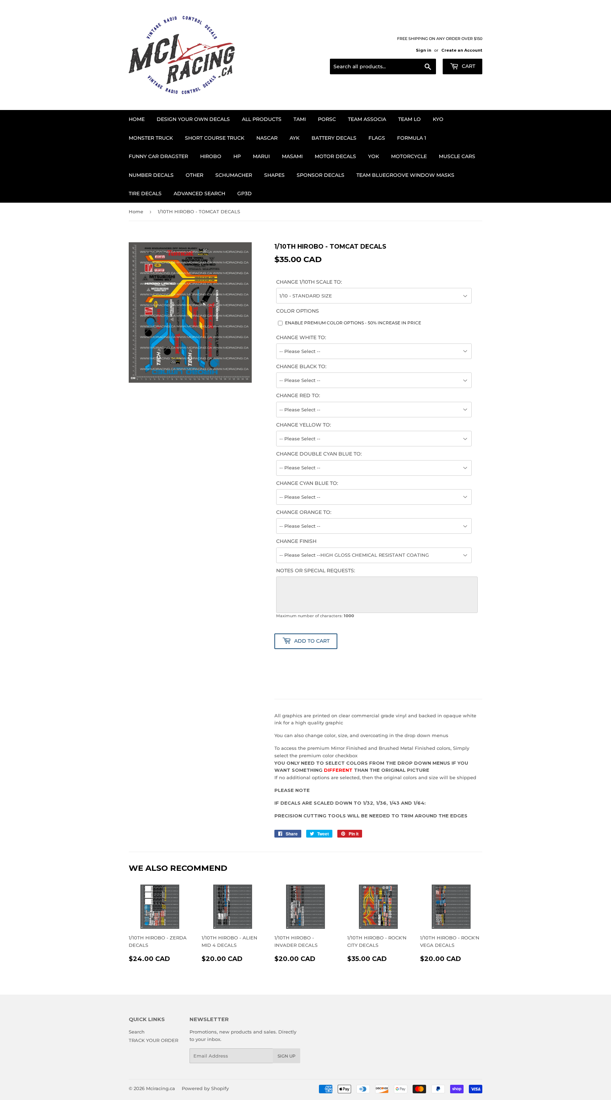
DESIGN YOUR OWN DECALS (193, 119)
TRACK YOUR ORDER (153, 1040)
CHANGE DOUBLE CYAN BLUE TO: (319, 454)
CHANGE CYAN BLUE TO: (307, 483)
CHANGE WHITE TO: (301, 337)
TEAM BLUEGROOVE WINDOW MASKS (405, 175)
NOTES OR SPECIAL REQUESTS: (315, 570)
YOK (373, 156)
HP (237, 156)
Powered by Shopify (205, 1088)
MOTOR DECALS (335, 156)
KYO (438, 119)
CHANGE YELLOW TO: (303, 425)
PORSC (327, 119)
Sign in (423, 50)
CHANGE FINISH (296, 541)
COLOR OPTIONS (297, 311)
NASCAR (267, 138)
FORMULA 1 (411, 138)
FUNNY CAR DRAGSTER (158, 156)
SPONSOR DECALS (320, 175)
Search (137, 1032)
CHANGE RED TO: (298, 395)
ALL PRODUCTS (261, 119)
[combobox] (383, 66)
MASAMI (292, 156)
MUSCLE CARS (457, 156)
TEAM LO (409, 119)
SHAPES (274, 175)
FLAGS (376, 138)
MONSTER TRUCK (151, 138)
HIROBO (210, 156)
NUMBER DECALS (151, 175)
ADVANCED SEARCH (199, 193)
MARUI (261, 156)
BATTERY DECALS (334, 138)
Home (137, 119)
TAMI (299, 119)
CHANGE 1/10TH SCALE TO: (309, 282)
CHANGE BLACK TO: (301, 366)
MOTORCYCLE (409, 156)
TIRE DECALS (145, 193)
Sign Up (287, 1056)
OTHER (194, 175)
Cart (467, 66)
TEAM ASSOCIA (367, 119)
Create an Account (461, 50)
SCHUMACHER (233, 175)
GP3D (244, 193)
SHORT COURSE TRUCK (214, 138)
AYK (294, 138)
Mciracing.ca (160, 1088)
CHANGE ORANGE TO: (303, 512)
